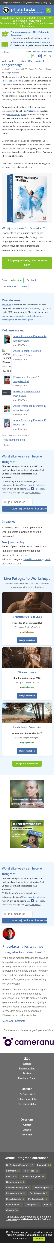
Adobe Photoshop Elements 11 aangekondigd (29, 408)
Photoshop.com (33, 111)
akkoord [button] (39, 1238)
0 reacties (14, 73)
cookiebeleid (20, 1238)
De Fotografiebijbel (27, 1104)
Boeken (27, 1073)
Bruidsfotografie (15, 1199)
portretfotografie (25, 319)
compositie (19, 316)
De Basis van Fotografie (19, 1165)
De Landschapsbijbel (27, 1099)
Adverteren (27, 1134)
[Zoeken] (48, 10)
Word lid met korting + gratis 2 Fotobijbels (24, 18)
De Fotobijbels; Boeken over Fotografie (30, 42)
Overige (12, 1210)
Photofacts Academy (30, 308)
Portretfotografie (16, 1193)
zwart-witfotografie (34, 316)
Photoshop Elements (12, 81)
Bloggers (27, 1129)
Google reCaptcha (32, 492)
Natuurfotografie (15, 1182)
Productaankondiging (42, 52)
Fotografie (44, 1165)
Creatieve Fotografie (32, 1176)
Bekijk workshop (27, 640)
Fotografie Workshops (31, 3)
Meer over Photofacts (13, 1021)
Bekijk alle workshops (27, 763)
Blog (27, 1058)
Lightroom (13, 1171)
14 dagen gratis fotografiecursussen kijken (27, 262)
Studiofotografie (38, 1193)
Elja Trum (39, 69)
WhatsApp (16, 280)
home (7, 52)
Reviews (27, 1063)
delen (24, 286)
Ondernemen (13, 1204)
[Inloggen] (50, 2)
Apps (47, 1204)
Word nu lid (35, 21)
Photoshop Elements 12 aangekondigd (26, 379)
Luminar (11, 1176)
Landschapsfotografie (17, 1187)
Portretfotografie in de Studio (27, 617)
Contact (27, 1125)
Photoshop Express (16, 114)
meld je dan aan (33, 559)
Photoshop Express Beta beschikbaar (26, 393)
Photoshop (31, 1171)
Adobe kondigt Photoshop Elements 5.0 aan (27, 353)
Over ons (27, 1119)
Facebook (31, 280)
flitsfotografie (8, 319)
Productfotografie (37, 1199)
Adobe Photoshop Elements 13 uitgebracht (29, 422)
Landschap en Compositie (27, 727)
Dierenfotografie (43, 1187)
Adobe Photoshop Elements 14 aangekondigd (29, 338)
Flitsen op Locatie (27, 672)
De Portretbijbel (27, 1094)
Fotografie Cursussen (11, 3)
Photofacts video (27, 1068)
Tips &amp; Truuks (27, 1078)
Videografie (32, 1204)
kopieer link (10, 286)
